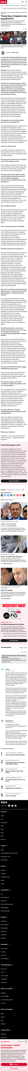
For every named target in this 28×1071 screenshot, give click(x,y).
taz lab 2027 (4, 982)
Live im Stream (4, 975)
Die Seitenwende (5, 877)
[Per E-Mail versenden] (2, 495)
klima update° (4, 928)
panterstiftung (4, 907)
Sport (2, 829)
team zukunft (4, 948)
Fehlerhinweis (18, 489)
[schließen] (25, 1041)
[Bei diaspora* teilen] (17, 495)
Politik (2, 815)
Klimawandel (4, 860)
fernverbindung (5, 924)
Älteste (25, 647)
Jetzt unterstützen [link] (14, 481)
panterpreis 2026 (5, 911)
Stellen (2, 880)
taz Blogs (3, 993)
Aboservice (4, 1037)
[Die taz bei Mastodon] (9, 806)
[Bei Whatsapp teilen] (14, 495)
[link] (2, 5)
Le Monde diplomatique (7, 999)
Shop (2, 1020)
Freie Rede (3, 934)
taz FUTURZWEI (5, 996)
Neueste (21, 647)
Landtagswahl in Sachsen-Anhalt (9, 853)
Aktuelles (3, 870)
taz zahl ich (3, 900)
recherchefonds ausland (7, 904)
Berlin (2, 832)
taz (4, 802)
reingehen (3, 938)
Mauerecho (4, 931)
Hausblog (3, 873)
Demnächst (4, 969)
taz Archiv (3, 1003)
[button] (26, 2)
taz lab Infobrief (5, 958)
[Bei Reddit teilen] (21, 495)
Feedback (3, 1034)
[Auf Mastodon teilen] (5, 495)
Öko (2, 819)
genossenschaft (5, 897)
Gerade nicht (20, 1041)
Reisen (2, 1013)
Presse (2, 883)
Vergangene (4, 979)
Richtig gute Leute (5, 856)
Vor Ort (3, 972)
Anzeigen (3, 1024)
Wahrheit (3, 839)
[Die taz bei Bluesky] (12, 806)
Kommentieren (10, 489)
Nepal (2, 849)
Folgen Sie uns (4, 805)
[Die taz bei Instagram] (15, 806)
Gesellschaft (4, 822)
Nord (2, 836)
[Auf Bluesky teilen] (8, 495)
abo (2, 894)
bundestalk (3, 921)
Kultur (2, 826)
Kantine (3, 1017)
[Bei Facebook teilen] (11, 495)
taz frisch (3, 952)
